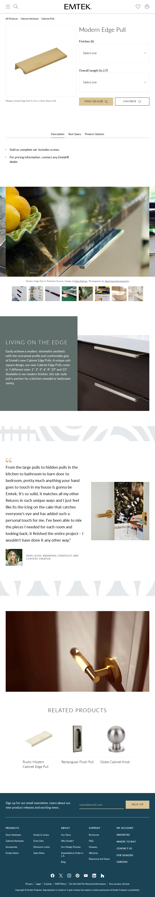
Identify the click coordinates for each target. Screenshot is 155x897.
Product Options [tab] (94, 134)
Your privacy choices (119, 883)
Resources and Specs (99, 858)
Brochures (94, 834)
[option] (77, 236)
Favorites (123, 834)
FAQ (91, 840)
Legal (38, 883)
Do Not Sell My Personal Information (87, 883)
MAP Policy (60, 883)
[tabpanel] (77, 159)
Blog (63, 861)
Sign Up (137, 804)
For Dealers (125, 855)
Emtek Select (12, 852)
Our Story (66, 834)
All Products (12, 18)
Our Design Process (71, 846)
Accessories (11, 846)
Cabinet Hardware (30, 18)
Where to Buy (126, 841)
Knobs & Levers (41, 834)
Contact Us (124, 848)
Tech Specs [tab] (74, 134)
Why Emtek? (67, 840)
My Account (125, 828)
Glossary (93, 846)
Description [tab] (57, 134)
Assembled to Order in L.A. (72, 854)
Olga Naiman (81, 281)
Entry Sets (38, 840)
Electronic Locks (41, 846)
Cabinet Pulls (47, 18)
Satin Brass (38, 852)
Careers (122, 861)
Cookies (48, 883)
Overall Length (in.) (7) (93, 70)
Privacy (29, 883)
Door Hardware (13, 834)
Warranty (93, 852)
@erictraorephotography (117, 281)
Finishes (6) (86, 41)
